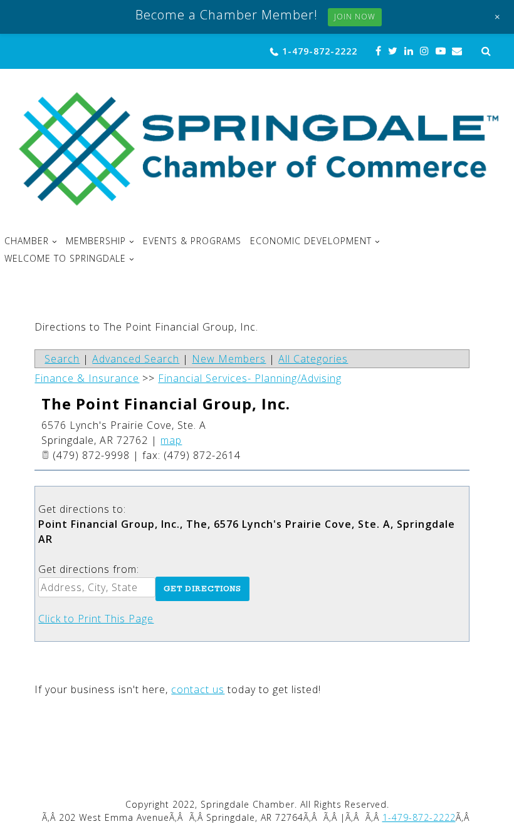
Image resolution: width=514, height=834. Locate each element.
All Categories (313, 359)
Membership (96, 241)
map (171, 440)
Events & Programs (192, 241)
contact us (197, 689)
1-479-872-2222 (319, 51)
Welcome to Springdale (65, 258)
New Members (229, 359)
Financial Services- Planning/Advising (250, 378)
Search (62, 359)
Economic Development (311, 241)
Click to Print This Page (96, 619)
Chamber (26, 241)
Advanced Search (135, 359)
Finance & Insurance (86, 378)
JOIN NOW (354, 16)
